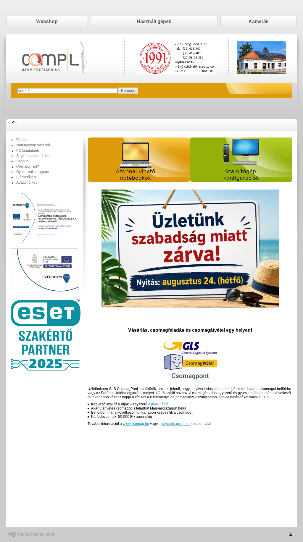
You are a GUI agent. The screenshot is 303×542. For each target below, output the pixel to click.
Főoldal (22, 140)
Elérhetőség (26, 177)
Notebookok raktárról (33, 145)
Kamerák (259, 21)
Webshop (47, 21)
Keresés (128, 90)
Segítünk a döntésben (33, 156)
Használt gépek (154, 21)
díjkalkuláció (158, 404)
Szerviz (22, 161)
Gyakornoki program (32, 172)
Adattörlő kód (27, 182)
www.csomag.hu (136, 424)
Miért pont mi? (27, 166)
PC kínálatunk (27, 150)
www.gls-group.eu (176, 424)
